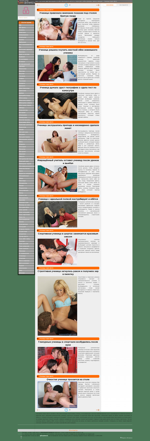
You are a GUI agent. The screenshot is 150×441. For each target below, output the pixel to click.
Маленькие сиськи (25, 139)
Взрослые (22, 68)
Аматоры (22, 32)
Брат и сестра (24, 54)
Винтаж (22, 71)
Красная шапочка (25, 124)
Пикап (21, 185)
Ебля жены (23, 98)
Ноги (21, 171)
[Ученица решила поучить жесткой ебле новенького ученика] (57, 68)
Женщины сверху (25, 103)
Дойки (21, 93)
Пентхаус (22, 180)
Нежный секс (24, 161)
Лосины (22, 134)
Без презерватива (25, 44)
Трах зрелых (23, 248)
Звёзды (21, 107)
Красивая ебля (24, 122)
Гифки (21, 78)
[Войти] (25, 10)
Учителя (22, 258)
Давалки (22, 86)
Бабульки (22, 42)
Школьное (23, 268)
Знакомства (23, 110)
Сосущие (22, 226)
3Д (20, 25)
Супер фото (23, 236)
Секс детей (23, 210)
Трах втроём (23, 243)
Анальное (22, 37)
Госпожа (22, 81)
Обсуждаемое (123, 5)
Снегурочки (23, 224)
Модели (22, 144)
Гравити (22, 83)
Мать (21, 142)
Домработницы (24, 95)
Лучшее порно (24, 137)
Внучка (21, 73)
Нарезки (22, 154)
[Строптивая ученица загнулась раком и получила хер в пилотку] (57, 306)
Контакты (73, 430)
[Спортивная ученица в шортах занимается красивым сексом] (57, 252)
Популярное (109, 5)
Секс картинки (24, 214)
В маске (22, 61)
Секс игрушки (24, 212)
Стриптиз (22, 234)
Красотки (22, 127)
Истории (22, 112)
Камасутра (23, 117)
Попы (21, 193)
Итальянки (23, 115)
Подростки (23, 188)
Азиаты (21, 30)
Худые (21, 265)
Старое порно (24, 229)
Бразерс (22, 52)
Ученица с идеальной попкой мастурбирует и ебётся (68, 199)
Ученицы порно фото (46, 9)
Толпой (21, 241)
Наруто (21, 156)
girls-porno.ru (44, 435)
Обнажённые (24, 176)
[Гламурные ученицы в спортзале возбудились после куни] (57, 360)
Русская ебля (24, 207)
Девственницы (24, 88)
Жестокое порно (25, 105)
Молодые (22, 146)
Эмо (20, 270)
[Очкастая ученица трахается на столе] (57, 395)
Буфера (22, 56)
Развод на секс (24, 205)
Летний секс (23, 132)
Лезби (21, 129)
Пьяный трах (23, 202)
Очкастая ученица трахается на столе (68, 380)
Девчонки (22, 90)
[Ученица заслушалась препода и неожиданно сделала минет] (57, 142)
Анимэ (21, 39)
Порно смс (23, 195)
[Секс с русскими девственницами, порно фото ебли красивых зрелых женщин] (25, 3)
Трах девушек (24, 246)
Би (20, 47)
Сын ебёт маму (24, 239)
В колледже (23, 59)
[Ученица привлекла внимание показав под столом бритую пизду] (57, 31)
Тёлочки (22, 251)
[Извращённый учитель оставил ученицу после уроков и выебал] (57, 179)
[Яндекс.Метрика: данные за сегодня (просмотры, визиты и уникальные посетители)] (126, 438)
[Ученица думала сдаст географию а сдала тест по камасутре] (57, 106)
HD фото (22, 27)
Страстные (23, 231)
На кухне (22, 151)
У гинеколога (24, 253)
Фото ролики (24, 263)
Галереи (22, 76)
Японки (22, 273)
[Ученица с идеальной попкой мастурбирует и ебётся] (57, 214)
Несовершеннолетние (27, 166)
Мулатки (22, 149)
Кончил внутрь (24, 120)
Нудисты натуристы (26, 173)
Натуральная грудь (26, 159)
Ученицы (22, 256)
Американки (23, 35)
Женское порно (25, 100)
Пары (21, 178)
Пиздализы (23, 183)
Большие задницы (25, 49)
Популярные (23, 190)
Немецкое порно (25, 163)
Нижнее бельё (24, 168)
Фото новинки (24, 260)
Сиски (21, 221)
